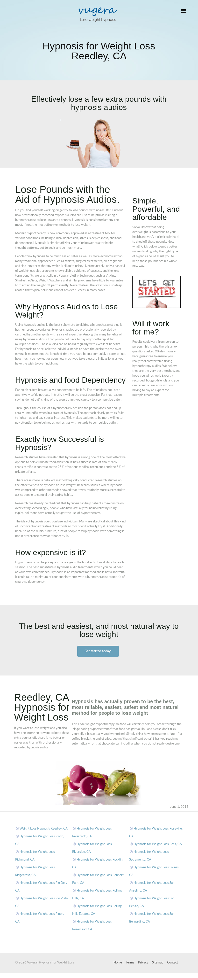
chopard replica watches (44, 975)
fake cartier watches (14, 975)
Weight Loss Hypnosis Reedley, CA (44, 828)
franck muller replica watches (82, 975)
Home (117, 962)
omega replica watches (117, 975)
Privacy (143, 962)
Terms (130, 962)
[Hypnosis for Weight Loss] (97, 14)
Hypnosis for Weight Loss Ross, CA (158, 844)
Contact (172, 962)
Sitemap (157, 962)
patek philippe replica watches (154, 975)
